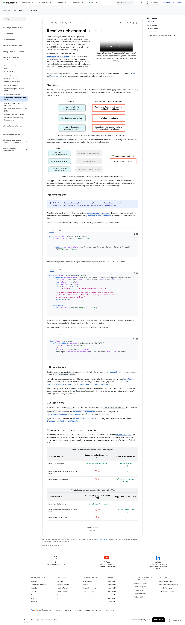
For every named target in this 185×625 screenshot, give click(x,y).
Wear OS (86, 585)
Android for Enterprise (38, 585)
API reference (138, 590)
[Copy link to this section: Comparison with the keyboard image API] (100, 430)
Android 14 (112, 591)
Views (36, 11)
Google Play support (166, 588)
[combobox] (126, 3)
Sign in (179, 3)
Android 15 (112, 588)
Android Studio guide (141, 583)
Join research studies (166, 591)
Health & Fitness (62, 588)
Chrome (68, 610)
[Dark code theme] (134, 234)
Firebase (78, 610)
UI (29, 11)
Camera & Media (62, 591)
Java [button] (61, 230)
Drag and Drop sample (72, 203)
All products (109, 610)
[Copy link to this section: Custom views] (66, 403)
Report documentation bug (168, 585)
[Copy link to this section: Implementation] (68, 195)
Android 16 (112, 585)
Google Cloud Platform (93, 610)
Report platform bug (166, 581)
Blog (93, 3)
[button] (12, 27)
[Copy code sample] (137, 234)
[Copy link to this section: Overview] (61, 85)
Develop (60, 3)
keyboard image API (123, 435)
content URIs (115, 372)
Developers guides (140, 587)
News (33, 595)
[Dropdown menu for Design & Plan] (51, 2)
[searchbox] (14, 19)
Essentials (26, 3)
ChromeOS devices (89, 588)
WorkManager (128, 379)
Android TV (86, 595)
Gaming (60, 581)
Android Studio (168, 3)
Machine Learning (63, 585)
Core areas (19, 11)
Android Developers (53, 23)
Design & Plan (43, 3)
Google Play (76, 3)
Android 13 (112, 595)
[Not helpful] (136, 23)
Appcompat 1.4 (56, 76)
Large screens (87, 581)
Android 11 (111, 602)
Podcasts (34, 602)
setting (70, 384)
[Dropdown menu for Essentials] (33, 2)
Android (34, 581)
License (41, 620)
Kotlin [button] (51, 230)
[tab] (51, 230)
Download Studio (139, 594)
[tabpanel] (92, 245)
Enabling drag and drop (107, 205)
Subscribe (158, 620)
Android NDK (138, 597)
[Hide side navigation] (26, 621)
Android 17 (112, 581)
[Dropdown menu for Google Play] (83, 2)
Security (34, 588)
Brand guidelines (51, 620)
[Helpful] (133, 23)
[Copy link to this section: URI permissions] (69, 367)
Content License (101, 539)
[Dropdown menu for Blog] (97, 2)
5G (58, 598)
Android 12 (112, 598)
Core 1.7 (134, 74)
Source (33, 591)
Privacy (59, 595)
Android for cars (88, 591)
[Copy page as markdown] (96, 31)
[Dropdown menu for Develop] (66, 2)
